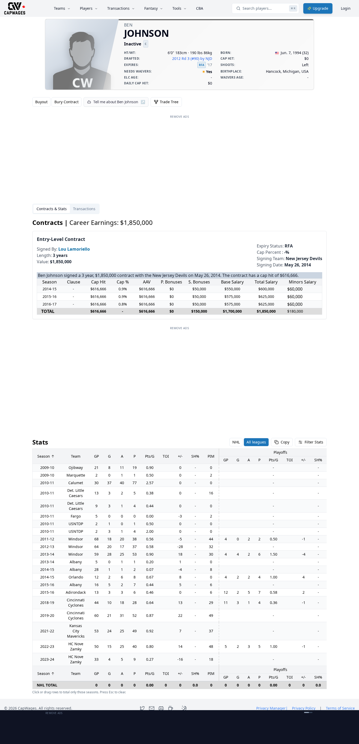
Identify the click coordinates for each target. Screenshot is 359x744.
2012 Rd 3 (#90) (185, 58)
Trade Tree (169, 101)
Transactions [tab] (84, 208)
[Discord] (161, 708)
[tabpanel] (179, 456)
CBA (199, 8)
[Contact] (151, 708)
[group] (56, 102)
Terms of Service (340, 708)
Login (346, 8)
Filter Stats (314, 442)
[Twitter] (142, 708)
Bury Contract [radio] (66, 101)
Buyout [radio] (41, 101)
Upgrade (320, 8)
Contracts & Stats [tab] (52, 208)
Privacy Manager (272, 708)
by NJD (206, 58)
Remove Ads (179, 116)
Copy (285, 442)
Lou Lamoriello (74, 249)
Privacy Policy (303, 708)
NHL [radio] (236, 442)
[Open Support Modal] (170, 708)
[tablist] (66, 209)
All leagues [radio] (256, 442)
